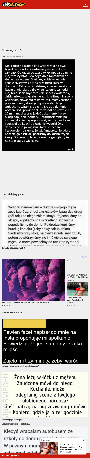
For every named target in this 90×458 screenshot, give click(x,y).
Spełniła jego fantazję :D (12, 420)
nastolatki (19, 56)
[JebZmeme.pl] (13, 4)
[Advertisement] (45, 28)
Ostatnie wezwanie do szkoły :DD (16, 424)
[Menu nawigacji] (85, 5)
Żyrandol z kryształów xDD (13, 248)
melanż (12, 56)
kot (8, 56)
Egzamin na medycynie (12, 312)
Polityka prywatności (11, 455)
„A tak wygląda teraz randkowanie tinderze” (20, 366)
